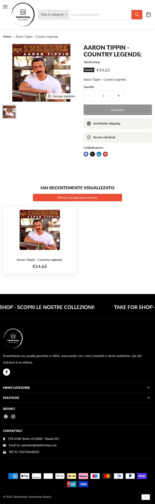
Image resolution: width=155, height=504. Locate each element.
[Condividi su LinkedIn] (98, 154)
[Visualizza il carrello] (148, 14)
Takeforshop (92, 62)
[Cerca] (136, 14)
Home (7, 36)
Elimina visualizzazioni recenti (77, 197)
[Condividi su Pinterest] (105, 154)
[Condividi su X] (92, 154)
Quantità (89, 86)
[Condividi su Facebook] (86, 154)
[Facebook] (6, 372)
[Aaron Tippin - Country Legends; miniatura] (9, 111)
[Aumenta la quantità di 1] (119, 96)
